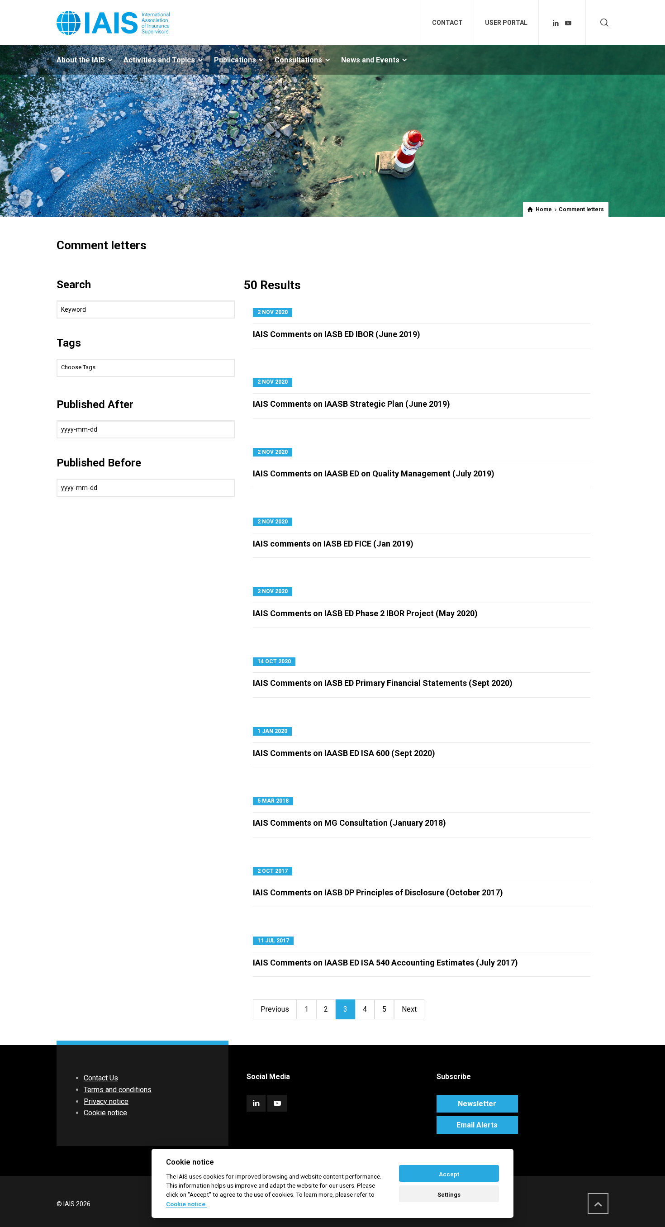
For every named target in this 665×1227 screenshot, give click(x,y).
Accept (449, 1174)
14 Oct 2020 (274, 661)
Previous (275, 1009)
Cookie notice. (186, 1204)
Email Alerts (477, 1125)
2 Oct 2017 (272, 871)
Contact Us (101, 1078)
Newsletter (477, 1103)
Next (409, 1009)
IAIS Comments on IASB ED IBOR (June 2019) (336, 334)
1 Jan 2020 (272, 731)
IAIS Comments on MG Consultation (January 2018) (349, 823)
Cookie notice (105, 1112)
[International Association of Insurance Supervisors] (113, 22)
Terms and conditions (118, 1089)
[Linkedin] (555, 23)
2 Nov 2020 (272, 312)
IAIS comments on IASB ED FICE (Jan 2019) (333, 543)
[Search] (602, 22)
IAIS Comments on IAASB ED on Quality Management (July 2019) (373, 473)
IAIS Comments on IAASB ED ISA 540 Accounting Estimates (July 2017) (385, 962)
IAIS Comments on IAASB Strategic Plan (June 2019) (351, 404)
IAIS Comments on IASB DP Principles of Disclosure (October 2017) (378, 892)
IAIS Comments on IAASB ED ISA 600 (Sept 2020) (344, 753)
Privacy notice (106, 1101)
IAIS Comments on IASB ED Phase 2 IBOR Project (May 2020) (365, 613)
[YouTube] (568, 23)
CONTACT (447, 22)
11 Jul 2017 (273, 940)
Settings (449, 1194)
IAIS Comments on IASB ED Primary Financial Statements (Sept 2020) (383, 683)
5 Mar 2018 (273, 801)
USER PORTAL (506, 22)
